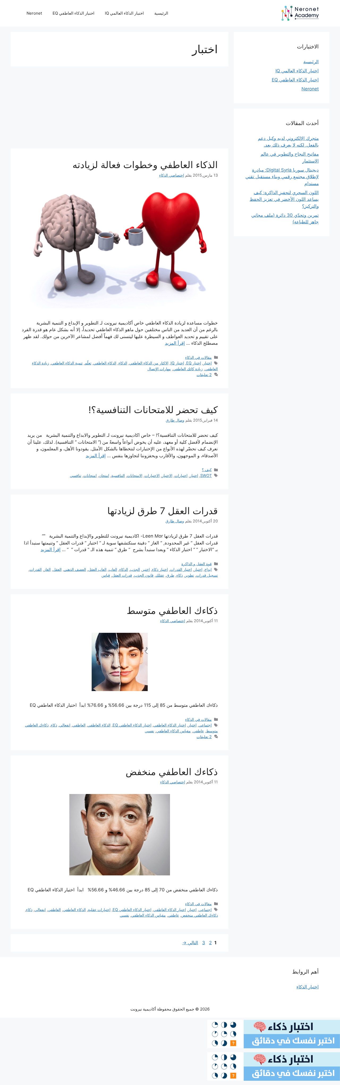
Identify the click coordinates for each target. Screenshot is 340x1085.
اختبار (207, 363)
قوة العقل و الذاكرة (196, 564)
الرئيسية (161, 13)
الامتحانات (134, 475)
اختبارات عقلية (99, 909)
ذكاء (179, 575)
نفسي (149, 731)
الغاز (47, 569)
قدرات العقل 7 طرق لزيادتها (162, 510)
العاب (113, 569)
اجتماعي (205, 725)
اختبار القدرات (181, 569)
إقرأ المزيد (175, 343)
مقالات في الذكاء (198, 357)
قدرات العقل (122, 575)
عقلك (160, 575)
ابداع (208, 569)
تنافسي (75, 475)
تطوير (189, 575)
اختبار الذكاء (307, 987)
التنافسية (118, 475)
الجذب (135, 569)
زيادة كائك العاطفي (188, 369)
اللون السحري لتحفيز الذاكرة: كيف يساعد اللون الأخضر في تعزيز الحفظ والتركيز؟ (284, 199)
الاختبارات (152, 475)
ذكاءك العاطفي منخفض (172, 771)
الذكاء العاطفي (105, 363)
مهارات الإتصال (159, 369)
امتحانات (90, 475)
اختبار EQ (193, 363)
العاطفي (79, 725)
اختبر (146, 569)
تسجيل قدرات (207, 575)
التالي (190, 942)
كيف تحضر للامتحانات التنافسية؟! (153, 409)
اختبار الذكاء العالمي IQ (124, 13)
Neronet (34, 13)
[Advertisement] (119, 109)
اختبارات (181, 475)
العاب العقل (97, 569)
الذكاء (122, 363)
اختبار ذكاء (160, 569)
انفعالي (64, 725)
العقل (57, 569)
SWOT (206, 475)
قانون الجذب (144, 575)
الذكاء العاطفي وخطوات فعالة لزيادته (145, 164)
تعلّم (88, 363)
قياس (105, 575)
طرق (170, 575)
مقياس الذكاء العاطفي (173, 731)
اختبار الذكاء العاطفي (170, 725)
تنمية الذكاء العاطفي (67, 363)
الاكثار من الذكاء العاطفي (148, 363)
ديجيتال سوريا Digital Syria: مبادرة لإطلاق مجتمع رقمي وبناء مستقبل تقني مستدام (282, 176)
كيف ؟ (207, 469)
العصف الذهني (75, 569)
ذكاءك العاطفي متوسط (172, 610)
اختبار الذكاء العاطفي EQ (73, 13)
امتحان (104, 475)
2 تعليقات (204, 374)
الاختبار (167, 475)
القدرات (35, 569)
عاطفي (198, 731)
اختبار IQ (177, 363)
